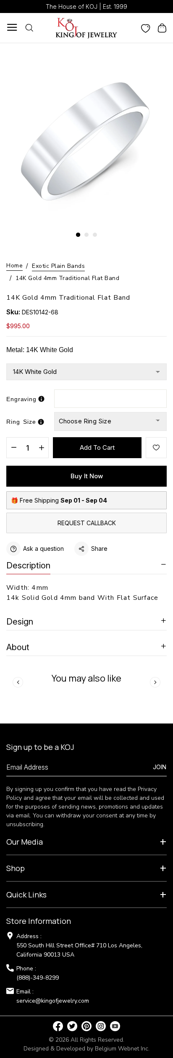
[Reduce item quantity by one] (14, 448)
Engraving (21, 399)
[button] (78, 235)
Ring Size (21, 421)
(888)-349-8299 (37, 978)
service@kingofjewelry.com (52, 1001)
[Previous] (18, 682)
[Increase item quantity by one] (41, 448)
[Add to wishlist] (156, 447)
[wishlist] (145, 28)
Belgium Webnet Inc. (122, 1049)
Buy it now (87, 476)
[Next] (155, 682)
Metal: (39, 349)
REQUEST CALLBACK (87, 522)
